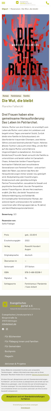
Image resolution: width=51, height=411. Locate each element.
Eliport (5, 9)
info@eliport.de (9, 324)
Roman (6, 96)
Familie (26, 96)
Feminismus (16, 96)
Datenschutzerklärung (40, 374)
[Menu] (3, 3)
